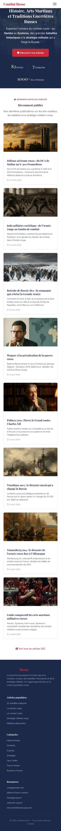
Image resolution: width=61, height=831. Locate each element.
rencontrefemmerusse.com (19, 807)
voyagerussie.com (15, 787)
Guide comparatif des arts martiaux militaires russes (28, 616)
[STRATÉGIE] (30, 137)
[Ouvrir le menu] (55, 4)
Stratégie (11, 755)
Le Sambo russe (14, 708)
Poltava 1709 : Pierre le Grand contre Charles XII (29, 422)
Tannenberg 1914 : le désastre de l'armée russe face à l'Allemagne (26, 551)
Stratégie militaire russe (18, 718)
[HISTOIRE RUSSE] (30, 332)
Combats (11, 745)
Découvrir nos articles (31, 52)
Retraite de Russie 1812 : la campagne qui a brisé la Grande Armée (29, 292)
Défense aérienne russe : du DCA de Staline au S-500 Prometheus (28, 162)
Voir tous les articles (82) (31, 648)
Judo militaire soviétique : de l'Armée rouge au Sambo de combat (29, 227)
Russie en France (15, 770)
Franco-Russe (13, 765)
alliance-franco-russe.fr (17, 792)
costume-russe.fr (15, 802)
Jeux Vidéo (12, 760)
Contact (30, 824)
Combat (18, 669)
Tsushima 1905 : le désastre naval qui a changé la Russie (30, 486)
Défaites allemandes (16, 723)
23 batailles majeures (17, 703)
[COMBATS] (30, 202)
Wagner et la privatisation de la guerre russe (30, 357)
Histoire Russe (13, 740)
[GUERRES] (30, 267)
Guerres (10, 750)
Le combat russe (14, 713)
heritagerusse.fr (14, 797)
